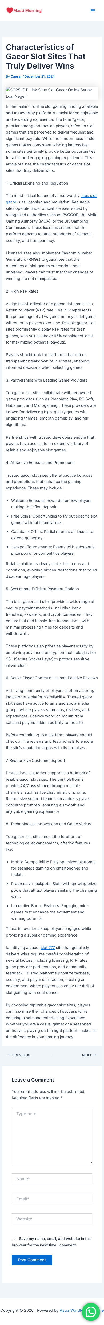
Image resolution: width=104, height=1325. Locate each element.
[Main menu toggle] (93, 10)
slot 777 (48, 947)
